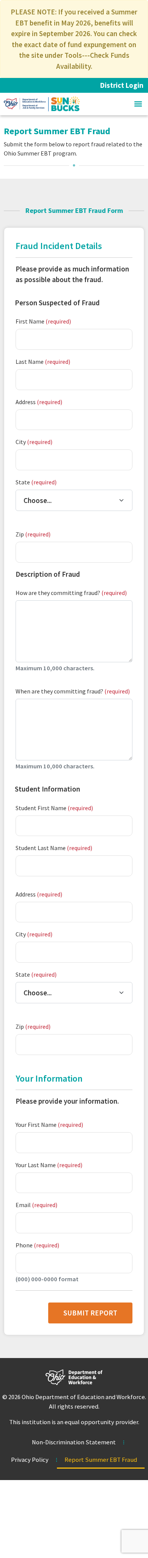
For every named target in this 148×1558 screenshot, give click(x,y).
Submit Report (90, 1312)
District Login (121, 85)
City (34, 442)
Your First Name (49, 1124)
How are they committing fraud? (71, 593)
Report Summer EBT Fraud (101, 1460)
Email (36, 1205)
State (36, 482)
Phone (37, 1245)
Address (39, 402)
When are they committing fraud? (73, 691)
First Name (43, 321)
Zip (33, 534)
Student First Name (54, 808)
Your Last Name (49, 1165)
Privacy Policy (30, 1460)
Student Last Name (54, 848)
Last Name (43, 361)
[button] (138, 104)
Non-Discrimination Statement (74, 1442)
